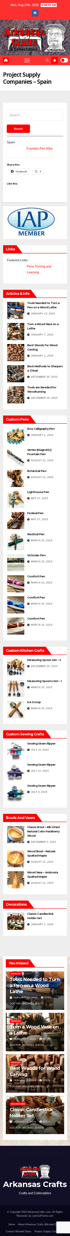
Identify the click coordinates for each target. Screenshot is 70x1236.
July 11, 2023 (40, 749)
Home (11, 1224)
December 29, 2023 (44, 398)
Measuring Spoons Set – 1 (44, 681)
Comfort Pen (36, 576)
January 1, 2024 (42, 355)
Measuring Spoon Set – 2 (44, 660)
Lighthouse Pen (38, 492)
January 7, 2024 (42, 334)
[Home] (6, 60)
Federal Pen (35, 513)
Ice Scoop (34, 702)
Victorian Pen (36, 555)
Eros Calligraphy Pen (41, 429)
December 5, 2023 (43, 842)
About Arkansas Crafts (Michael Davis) (40, 1224)
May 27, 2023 (39, 498)
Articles (16, 974)
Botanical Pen (36, 471)
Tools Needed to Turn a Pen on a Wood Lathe (35, 985)
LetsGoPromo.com (42, 1215)
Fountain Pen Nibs (39, 148)
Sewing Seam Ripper (41, 743)
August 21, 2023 (42, 460)
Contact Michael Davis (18, 1231)
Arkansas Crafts (35, 1184)
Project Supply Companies (49, 1231)
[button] (47, 60)
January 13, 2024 (43, 313)
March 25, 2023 (41, 540)
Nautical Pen (36, 534)
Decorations (18, 1104)
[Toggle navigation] (27, 60)
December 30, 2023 (44, 376)
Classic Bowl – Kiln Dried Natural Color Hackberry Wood (43, 831)
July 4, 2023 (39, 792)
